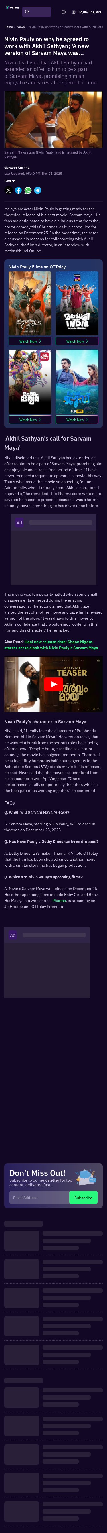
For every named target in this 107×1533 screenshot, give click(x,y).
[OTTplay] (12, 12)
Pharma (59, 900)
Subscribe (83, 1197)
